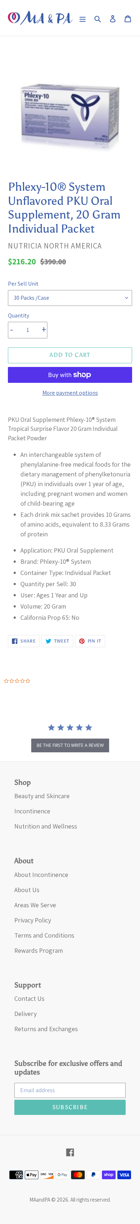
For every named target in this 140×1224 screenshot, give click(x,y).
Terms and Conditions (44, 935)
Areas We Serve (35, 905)
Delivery (25, 1013)
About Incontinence (41, 874)
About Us (26, 890)
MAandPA (39, 1199)
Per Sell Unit (23, 283)
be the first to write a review (70, 745)
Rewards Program (38, 950)
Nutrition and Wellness (45, 826)
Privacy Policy (32, 920)
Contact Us (29, 998)
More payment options (70, 393)
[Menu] (82, 17)
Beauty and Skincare (42, 796)
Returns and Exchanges (46, 1029)
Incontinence (32, 811)
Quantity (18, 315)
